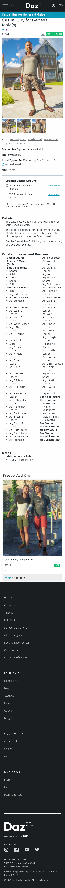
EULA (15, 875)
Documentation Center (16, 642)
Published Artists (13, 794)
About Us (9, 695)
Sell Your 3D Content (15, 627)
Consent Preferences (15, 657)
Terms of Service (38, 871)
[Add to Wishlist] (43, 34)
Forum (7, 756)
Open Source (11, 650)
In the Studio (11, 741)
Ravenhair (21, 143)
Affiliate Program (13, 635)
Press (7, 703)
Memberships (11, 680)
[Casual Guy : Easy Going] (32, 518)
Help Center (10, 620)
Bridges (8, 718)
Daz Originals (18, 139)
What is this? (54, 186)
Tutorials (8, 612)
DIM (56, 160)
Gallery (7, 749)
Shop (7, 779)
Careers (8, 710)
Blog (6, 688)
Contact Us (10, 605)
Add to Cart (54, 33)
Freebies (9, 787)
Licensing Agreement (15, 871)
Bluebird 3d (35, 139)
